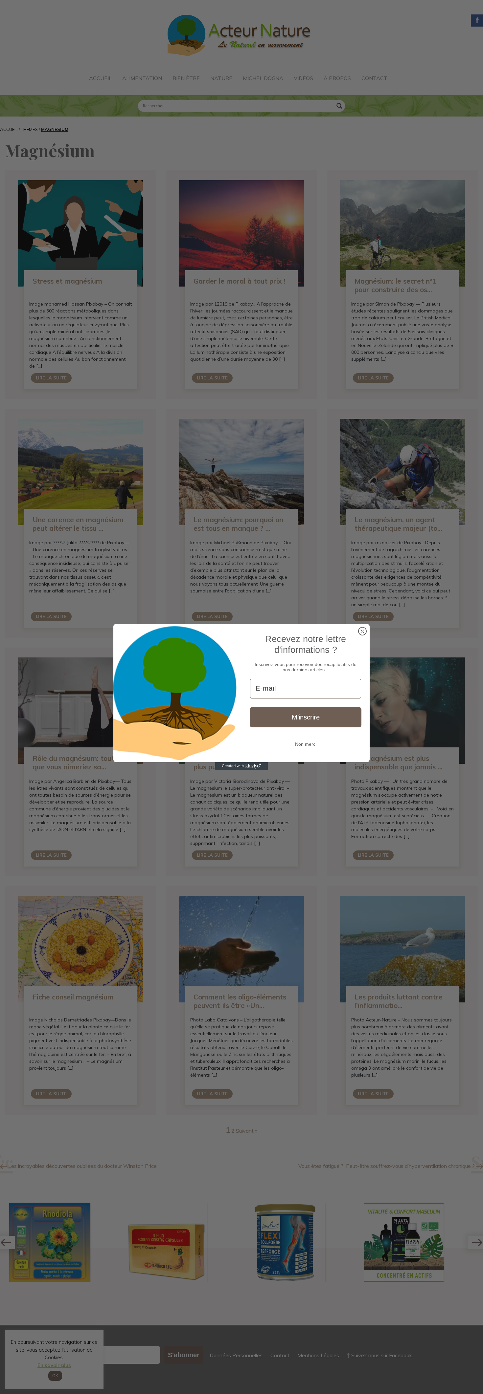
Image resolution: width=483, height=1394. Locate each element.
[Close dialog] (362, 631)
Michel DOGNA (263, 78)
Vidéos (303, 78)
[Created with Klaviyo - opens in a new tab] (241, 766)
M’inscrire (306, 717)
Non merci (305, 744)
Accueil (100, 78)
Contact (374, 78)
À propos (337, 78)
